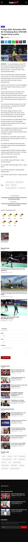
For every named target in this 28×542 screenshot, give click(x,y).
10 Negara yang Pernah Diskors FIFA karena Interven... (19, 421)
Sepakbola (21, 465)
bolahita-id (10, 456)
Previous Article (15, 195)
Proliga (7, 185)
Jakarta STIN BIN (9, 182)
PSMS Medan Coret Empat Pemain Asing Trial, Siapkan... (18, 401)
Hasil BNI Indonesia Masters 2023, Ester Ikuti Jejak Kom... (13, 269)
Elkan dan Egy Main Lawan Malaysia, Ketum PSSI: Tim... (18, 370)
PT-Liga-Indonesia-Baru (6, 459)
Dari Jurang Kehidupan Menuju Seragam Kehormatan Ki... (19, 436)
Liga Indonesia (22, 456)
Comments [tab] (4, 328)
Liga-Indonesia (22, 459)
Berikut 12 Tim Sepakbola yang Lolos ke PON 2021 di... (19, 510)
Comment (3, 345)
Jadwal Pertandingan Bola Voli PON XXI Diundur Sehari (14, 293)
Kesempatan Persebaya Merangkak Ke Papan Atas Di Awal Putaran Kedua (14, 198)
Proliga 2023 (13, 185)
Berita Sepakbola (17, 462)
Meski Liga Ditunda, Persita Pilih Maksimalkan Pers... (19, 385)
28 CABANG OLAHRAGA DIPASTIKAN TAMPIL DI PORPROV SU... (17, 394)
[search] (26, 2)
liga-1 (15, 459)
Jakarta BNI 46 (21, 188)
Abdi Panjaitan (4, 241)
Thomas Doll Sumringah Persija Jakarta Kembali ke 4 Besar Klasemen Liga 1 (14, 204)
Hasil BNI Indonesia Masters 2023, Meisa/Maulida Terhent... (10, 317)
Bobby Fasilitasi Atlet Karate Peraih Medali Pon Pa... (18, 378)
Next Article (13, 201)
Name (2, 333)
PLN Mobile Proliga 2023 (11, 188)
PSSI (15, 456)
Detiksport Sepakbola (14, 468)
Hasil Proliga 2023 (19, 182)
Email (2, 339)
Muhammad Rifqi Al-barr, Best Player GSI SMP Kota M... (18, 413)
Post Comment (5, 357)
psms (10, 462)
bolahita (12, 372)
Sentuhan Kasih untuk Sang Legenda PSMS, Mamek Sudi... (18, 428)
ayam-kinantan (5, 468)
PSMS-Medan (14, 465)
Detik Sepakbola (5, 465)
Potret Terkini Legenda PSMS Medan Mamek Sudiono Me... (18, 444)
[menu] (2, 2)
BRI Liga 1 (4, 462)
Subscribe (24, 527)
